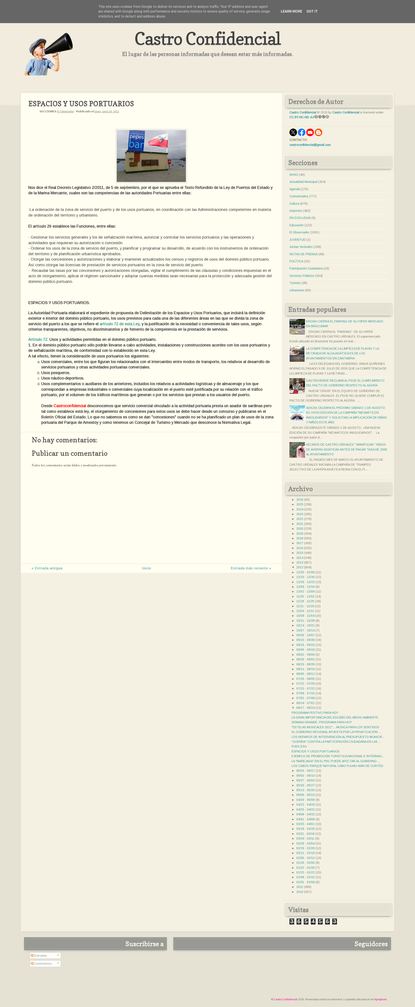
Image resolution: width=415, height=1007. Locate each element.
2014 (299, 557)
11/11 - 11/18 (305, 606)
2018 (299, 538)
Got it (312, 11)
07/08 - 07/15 (305, 693)
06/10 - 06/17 (305, 770)
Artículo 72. (38, 339)
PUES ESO (299, 746)
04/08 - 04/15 (305, 814)
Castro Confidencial (207, 38)
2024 (299, 509)
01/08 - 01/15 (305, 877)
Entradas (40, 955)
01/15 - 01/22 (305, 872)
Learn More (291, 11)
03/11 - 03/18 (305, 833)
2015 (299, 552)
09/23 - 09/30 (305, 640)
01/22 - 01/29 (305, 867)
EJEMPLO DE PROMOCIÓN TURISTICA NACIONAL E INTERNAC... (338, 756)
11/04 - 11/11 (305, 611)
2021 (299, 524)
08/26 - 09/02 (305, 659)
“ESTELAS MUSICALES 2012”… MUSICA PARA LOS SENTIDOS (335, 727)
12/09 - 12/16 (305, 586)
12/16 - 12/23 (305, 582)
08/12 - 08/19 (305, 669)
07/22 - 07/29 (305, 683)
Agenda (294, 189)
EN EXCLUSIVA (300, 218)
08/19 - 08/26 (305, 664)
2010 (299, 892)
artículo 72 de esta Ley (119, 324)
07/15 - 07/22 (305, 688)
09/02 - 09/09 (305, 654)
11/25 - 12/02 (305, 596)
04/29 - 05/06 (305, 799)
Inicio (146, 568)
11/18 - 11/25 (305, 601)
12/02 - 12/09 (305, 591)
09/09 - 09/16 (305, 649)
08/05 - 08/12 (305, 674)
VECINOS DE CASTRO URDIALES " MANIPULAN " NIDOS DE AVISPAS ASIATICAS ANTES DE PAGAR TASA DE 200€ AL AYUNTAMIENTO (346, 449)
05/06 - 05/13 (305, 795)
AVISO (293, 174)
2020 (299, 528)
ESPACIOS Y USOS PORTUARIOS (316, 751)
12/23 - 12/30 (305, 577)
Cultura (294, 203)
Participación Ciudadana (306, 268)
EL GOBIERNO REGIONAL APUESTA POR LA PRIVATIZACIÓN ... (336, 732)
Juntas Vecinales (301, 247)
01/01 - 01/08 (305, 882)
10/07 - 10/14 (305, 630)
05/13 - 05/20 (305, 790)
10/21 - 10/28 (305, 620)
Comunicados (298, 196)
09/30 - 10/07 (305, 635)
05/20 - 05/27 (305, 785)
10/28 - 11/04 (305, 615)
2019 (299, 533)
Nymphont (380, 999)
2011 (299, 887)
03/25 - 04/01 (305, 824)
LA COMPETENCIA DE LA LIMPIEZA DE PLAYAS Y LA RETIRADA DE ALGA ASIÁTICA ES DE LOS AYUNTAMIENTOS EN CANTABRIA (342, 353)
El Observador (65, 111)
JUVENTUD (297, 239)
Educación (296, 225)
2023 (299, 514)
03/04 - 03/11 (305, 838)
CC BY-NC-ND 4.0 (301, 117)
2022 (299, 519)
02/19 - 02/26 (305, 848)
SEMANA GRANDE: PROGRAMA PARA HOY (322, 722)
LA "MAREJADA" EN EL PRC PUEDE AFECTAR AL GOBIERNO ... (336, 761)
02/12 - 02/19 (305, 853)
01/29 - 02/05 (305, 862)
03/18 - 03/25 (305, 828)
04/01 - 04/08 (305, 819)
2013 (299, 562)
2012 (299, 567)
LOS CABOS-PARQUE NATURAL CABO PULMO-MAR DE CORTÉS (337, 766)
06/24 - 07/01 (305, 703)
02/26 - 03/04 (305, 843)
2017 (299, 543)
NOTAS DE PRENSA (303, 254)
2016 (299, 548)
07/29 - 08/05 (305, 678)
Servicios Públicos (301, 275)
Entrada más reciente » (251, 568)
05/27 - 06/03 (305, 780)
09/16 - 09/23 (305, 645)
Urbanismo (296, 290)
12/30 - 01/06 (305, 572)
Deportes (295, 210)
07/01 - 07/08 (305, 698)
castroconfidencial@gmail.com (310, 145)
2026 (299, 499)
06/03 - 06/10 (305, 775)
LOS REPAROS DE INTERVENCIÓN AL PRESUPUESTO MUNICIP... (338, 737)
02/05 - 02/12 (305, 858)
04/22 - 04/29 (305, 804)
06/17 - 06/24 (305, 707)
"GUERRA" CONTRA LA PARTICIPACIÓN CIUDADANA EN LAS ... (336, 741)
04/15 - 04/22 (305, 809)
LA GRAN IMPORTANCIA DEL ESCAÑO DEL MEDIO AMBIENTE (335, 717)
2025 (299, 504)
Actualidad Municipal (303, 181)
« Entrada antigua (47, 568)
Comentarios (43, 963)
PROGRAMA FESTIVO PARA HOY (315, 712)
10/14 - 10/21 (305, 625)
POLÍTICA (296, 261)
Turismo (295, 283)
